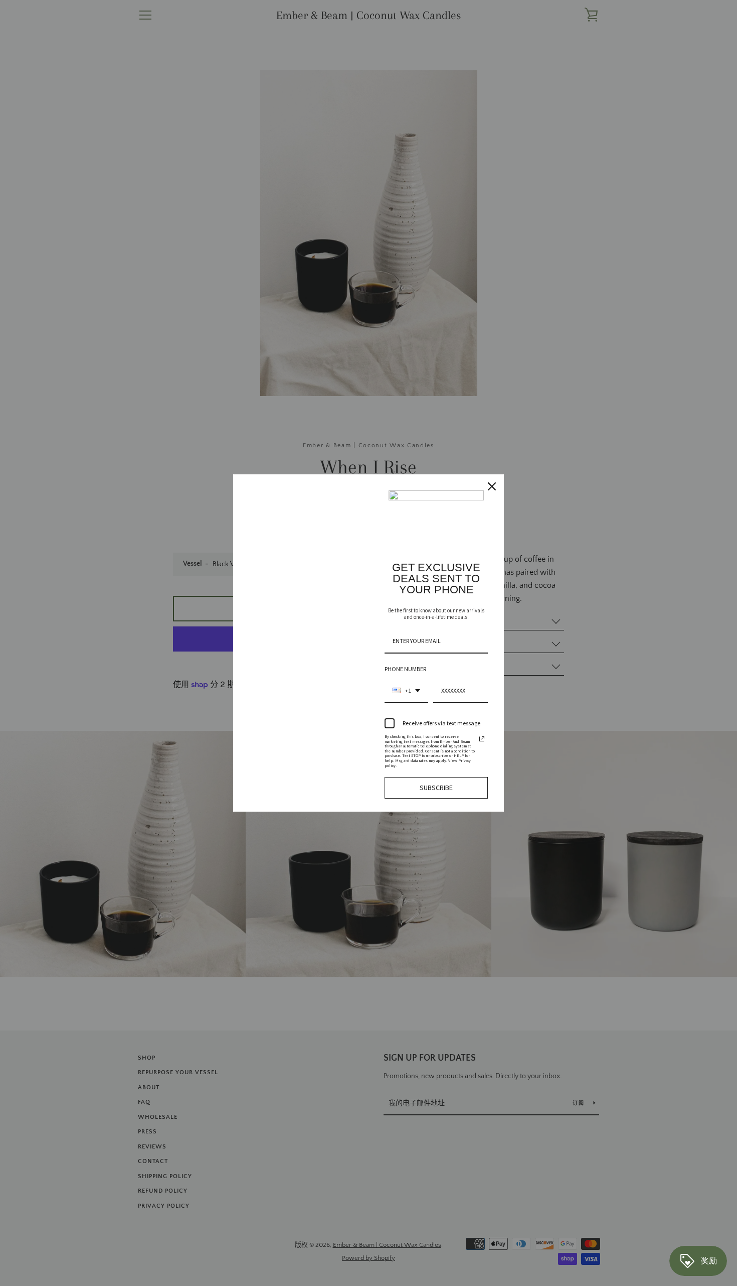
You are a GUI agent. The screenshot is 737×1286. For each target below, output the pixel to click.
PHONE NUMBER (405, 669)
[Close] (492, 486)
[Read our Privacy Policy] (482, 739)
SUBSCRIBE (436, 787)
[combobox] (406, 691)
